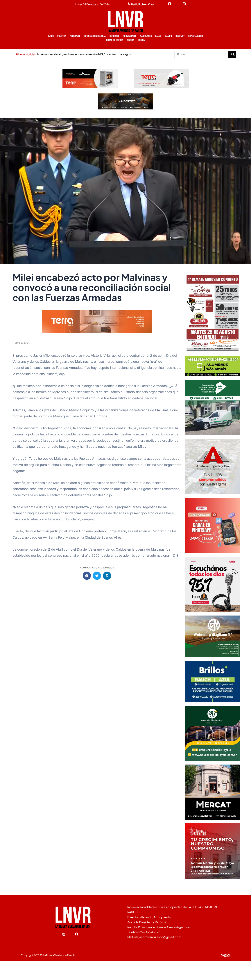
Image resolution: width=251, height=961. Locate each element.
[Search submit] (233, 54)
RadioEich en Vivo (142, 4)
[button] (87, 576)
